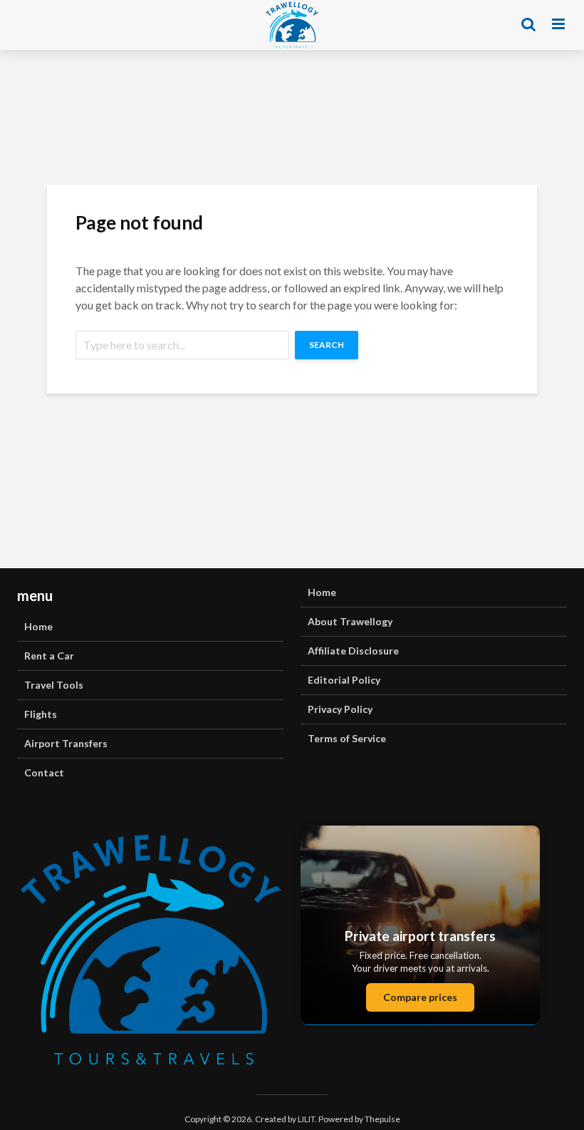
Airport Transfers (66, 743)
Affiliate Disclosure (353, 650)
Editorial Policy (344, 680)
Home (38, 626)
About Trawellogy (350, 621)
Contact (44, 772)
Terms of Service (347, 738)
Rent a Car (49, 655)
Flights (40, 714)
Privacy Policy (340, 709)
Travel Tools (53, 685)
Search (326, 344)
